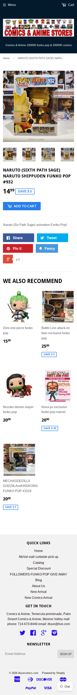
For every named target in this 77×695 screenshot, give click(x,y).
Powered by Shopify (53, 672)
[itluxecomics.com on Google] (44, 634)
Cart (70, 5)
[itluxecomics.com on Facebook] (33, 634)
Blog (38, 580)
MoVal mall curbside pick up (38, 556)
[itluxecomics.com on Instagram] (54, 634)
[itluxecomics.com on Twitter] (22, 634)
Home (6, 58)
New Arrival (38, 591)
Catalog (38, 562)
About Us (38, 586)
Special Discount (39, 568)
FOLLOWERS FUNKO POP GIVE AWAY (38, 574)
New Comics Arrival (38, 597)
